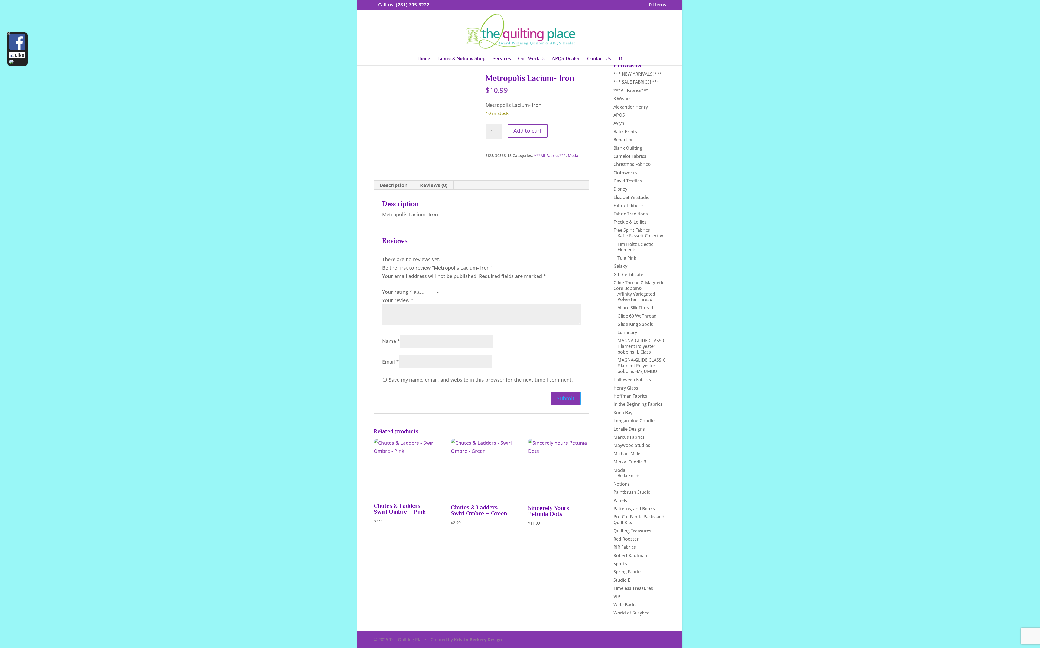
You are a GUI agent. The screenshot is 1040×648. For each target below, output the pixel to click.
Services (502, 59)
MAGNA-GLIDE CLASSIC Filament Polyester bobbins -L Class (641, 346)
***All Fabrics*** (550, 155)
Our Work (528, 59)
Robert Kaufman (630, 555)
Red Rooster (626, 539)
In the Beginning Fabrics (637, 404)
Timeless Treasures (633, 588)
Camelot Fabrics (629, 156)
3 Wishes (622, 99)
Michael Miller (627, 454)
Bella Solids (629, 476)
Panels (620, 500)
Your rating (397, 292)
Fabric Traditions (630, 214)
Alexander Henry (630, 107)
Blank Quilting (627, 148)
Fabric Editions (628, 205)
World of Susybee (631, 613)
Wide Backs (625, 605)
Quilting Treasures (632, 531)
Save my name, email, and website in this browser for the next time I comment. (481, 380)
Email (390, 361)
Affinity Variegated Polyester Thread (636, 297)
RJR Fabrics (624, 547)
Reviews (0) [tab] (433, 185)
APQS (619, 115)
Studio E (621, 580)
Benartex (622, 140)
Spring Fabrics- (628, 572)
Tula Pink (627, 258)
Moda (573, 155)
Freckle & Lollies (629, 222)
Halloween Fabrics (632, 379)
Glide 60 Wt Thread (637, 316)
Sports (620, 564)
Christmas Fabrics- (632, 164)
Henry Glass (625, 388)
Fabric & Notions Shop (461, 59)
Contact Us (599, 59)
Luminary (627, 332)
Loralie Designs (629, 429)
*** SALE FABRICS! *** (636, 82)
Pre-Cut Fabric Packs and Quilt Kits (638, 519)
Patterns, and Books (634, 509)
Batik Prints (625, 132)
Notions (621, 484)
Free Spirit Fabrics (631, 230)
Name (391, 341)
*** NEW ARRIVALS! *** (637, 74)
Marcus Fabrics (629, 437)
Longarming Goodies (634, 421)
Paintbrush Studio (632, 492)
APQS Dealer (566, 59)
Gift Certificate (628, 274)
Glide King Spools (635, 324)
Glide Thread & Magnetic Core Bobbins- (638, 285)
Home (423, 59)
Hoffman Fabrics (630, 396)
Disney (620, 189)
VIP (616, 597)
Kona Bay (622, 412)
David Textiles (627, 181)
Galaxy (620, 266)
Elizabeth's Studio (631, 197)
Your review (398, 300)
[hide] (8, 33)
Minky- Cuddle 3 (629, 462)
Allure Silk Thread (635, 308)
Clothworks (625, 173)
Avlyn (618, 123)
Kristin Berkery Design (478, 640)
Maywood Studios (631, 445)
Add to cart (528, 130)
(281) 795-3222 (412, 4)
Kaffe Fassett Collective (641, 236)
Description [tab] (393, 185)
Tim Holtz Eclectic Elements (635, 247)
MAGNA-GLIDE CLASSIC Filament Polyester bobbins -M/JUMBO (641, 365)
